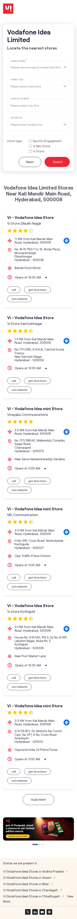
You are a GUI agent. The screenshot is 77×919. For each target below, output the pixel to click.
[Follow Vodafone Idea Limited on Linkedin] (35, 912)
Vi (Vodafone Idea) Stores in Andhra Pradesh (33, 871)
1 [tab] (33, 845)
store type (14, 141)
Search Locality (20, 98)
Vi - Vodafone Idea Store (30, 217)
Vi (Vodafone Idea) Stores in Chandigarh (30, 890)
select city (17, 79)
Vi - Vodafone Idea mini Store (34, 408)
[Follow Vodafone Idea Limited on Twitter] (28, 912)
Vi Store (38, 151)
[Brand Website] (49, 912)
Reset (30, 162)
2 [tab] (37, 845)
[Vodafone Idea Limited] (8, 8)
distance (16, 117)
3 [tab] (44, 845)
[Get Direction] (66, 240)
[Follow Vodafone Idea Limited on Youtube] (42, 912)
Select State (19, 60)
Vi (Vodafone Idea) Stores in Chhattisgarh (31, 896)
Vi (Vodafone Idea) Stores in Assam (27, 877)
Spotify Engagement (47, 141)
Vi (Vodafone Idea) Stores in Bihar (26, 884)
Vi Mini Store (41, 146)
